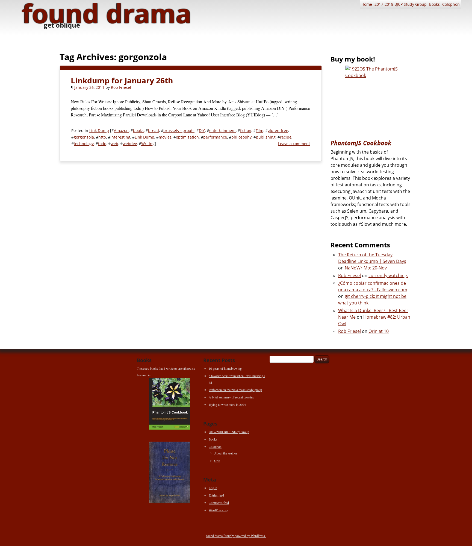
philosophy (241, 137)
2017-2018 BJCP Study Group (400, 4)
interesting (120, 137)
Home (366, 4)
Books (434, 4)
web (114, 143)
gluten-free (278, 130)
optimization (187, 137)
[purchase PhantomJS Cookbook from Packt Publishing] (169, 404)
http (102, 137)
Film (259, 130)
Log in (213, 488)
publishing (266, 137)
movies (165, 137)
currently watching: (388, 275)
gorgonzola (84, 137)
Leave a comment (294, 143)
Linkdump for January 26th (122, 80)
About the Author (225, 453)
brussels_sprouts (178, 130)
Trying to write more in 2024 (227, 404)
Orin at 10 (378, 331)
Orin (217, 460)
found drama (214, 536)
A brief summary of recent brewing (231, 397)
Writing (148, 143)
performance (215, 137)
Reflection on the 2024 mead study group (235, 390)
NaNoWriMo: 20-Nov (366, 268)
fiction (245, 130)
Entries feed (216, 495)
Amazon (121, 130)
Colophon (451, 4)
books (138, 130)
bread (153, 130)
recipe (285, 137)
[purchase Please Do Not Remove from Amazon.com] (169, 472)
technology (84, 143)
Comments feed (219, 502)
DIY (202, 130)
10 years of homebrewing (225, 368)
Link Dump (99, 130)
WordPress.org (218, 510)
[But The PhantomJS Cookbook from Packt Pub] (371, 98)
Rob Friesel (121, 87)
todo (102, 143)
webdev (130, 143)
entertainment (222, 130)
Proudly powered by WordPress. (244, 536)
